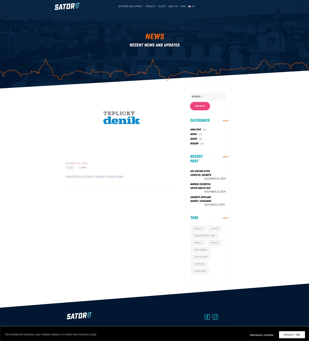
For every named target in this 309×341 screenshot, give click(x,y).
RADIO (193, 138)
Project (100, 176)
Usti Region (199, 264)
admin (84, 167)
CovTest (89, 176)
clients (161, 6)
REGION (194, 143)
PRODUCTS (150, 6)
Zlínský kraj (200, 271)
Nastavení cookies (261, 334)
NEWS (70, 168)
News (183, 6)
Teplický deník (114, 176)
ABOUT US (172, 6)
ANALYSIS (195, 129)
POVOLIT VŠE (292, 334)
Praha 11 (198, 243)
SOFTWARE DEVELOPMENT (130, 6)
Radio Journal (200, 250)
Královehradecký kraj (204, 236)
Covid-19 (79, 176)
